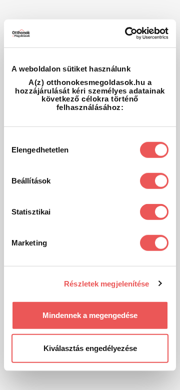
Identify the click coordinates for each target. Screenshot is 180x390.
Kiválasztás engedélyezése (90, 348)
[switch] (154, 181)
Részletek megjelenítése (106, 283)
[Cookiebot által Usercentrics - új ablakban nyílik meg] (127, 33)
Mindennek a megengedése (90, 315)
